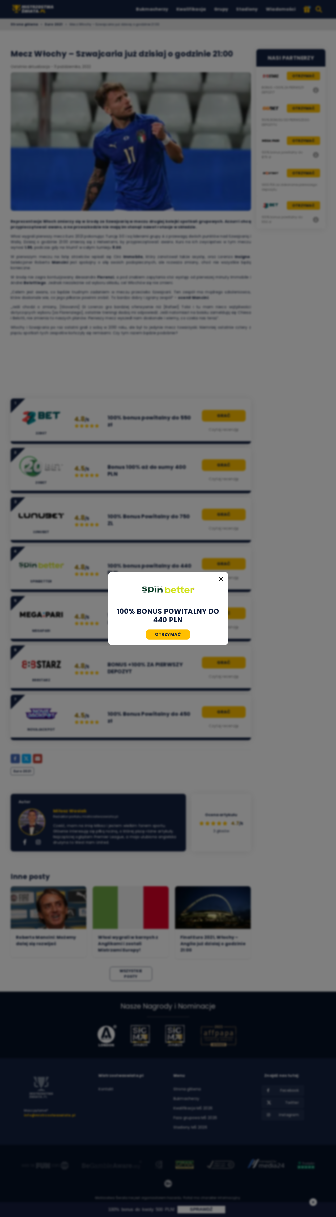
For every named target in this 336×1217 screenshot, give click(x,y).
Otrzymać (168, 634)
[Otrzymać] (168, 589)
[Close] (221, 579)
